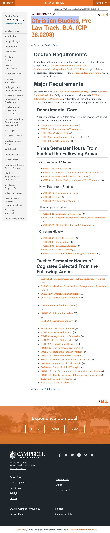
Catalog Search (52, 45)
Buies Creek (16, 477)
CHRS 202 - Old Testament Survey (70, 91)
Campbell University (54, 3)
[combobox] (81, 9)
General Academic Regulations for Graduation (14, 99)
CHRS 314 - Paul (51, 197)
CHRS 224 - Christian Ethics (55, 133)
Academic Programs (9, 58)
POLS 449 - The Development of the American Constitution (71, 371)
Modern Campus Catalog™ (82, 529)
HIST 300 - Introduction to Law (57, 320)
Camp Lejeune (17, 482)
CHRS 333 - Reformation (56, 241)
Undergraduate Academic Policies (13, 89)
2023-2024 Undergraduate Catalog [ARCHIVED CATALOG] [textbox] (77, 9)
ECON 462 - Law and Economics (57, 328)
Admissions (10, 51)
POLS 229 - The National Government (60, 347)
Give (76, 429)
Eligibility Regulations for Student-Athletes (13, 176)
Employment (63, 490)
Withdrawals (11, 149)
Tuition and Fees (13, 73)
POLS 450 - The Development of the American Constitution (71, 374)
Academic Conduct (14, 154)
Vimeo (85, 455)
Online (13, 498)
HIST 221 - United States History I (58, 340)
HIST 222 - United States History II (59, 344)
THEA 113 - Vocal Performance (56, 378)
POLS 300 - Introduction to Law (57, 313)
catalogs (20, 529)
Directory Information (10, 212)
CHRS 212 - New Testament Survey (59, 125)
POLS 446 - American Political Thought (61, 363)
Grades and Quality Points (14, 143)
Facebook (59, 455)
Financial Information (10, 80)
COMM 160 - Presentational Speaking (60, 293)
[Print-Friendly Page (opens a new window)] (102, 14)
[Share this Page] (99, 14)
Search (99, 3)
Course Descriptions (11, 67)
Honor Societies (13, 159)
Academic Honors (13, 135)
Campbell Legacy (13, 41)
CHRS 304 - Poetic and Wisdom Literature (65, 176)
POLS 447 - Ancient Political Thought (60, 367)
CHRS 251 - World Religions (55, 140)
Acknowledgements (14, 218)
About (59, 484)
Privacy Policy (17, 513)
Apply (35, 429)
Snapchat (92, 455)
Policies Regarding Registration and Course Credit (14, 122)
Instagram (79, 455)
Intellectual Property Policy (12, 187)
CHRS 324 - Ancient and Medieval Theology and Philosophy (74, 217)
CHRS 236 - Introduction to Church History (63, 137)
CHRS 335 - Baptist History (57, 249)
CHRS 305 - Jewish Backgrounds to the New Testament (71, 180)
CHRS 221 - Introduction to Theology (60, 129)
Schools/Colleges (13, 193)
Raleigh (14, 493)
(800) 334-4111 (18, 468)
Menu (10, 3)
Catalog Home (12, 31)
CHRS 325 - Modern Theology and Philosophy (67, 225)
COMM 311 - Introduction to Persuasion (61, 297)
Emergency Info (63, 513)
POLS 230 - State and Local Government (61, 351)
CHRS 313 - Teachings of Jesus (59, 193)
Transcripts (10, 130)
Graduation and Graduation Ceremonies (12, 110)
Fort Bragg (16, 487)
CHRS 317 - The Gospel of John (59, 200)
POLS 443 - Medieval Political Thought (61, 355)
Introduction (11, 36)
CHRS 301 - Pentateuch (55, 168)
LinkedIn (72, 455)
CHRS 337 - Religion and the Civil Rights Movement (70, 253)
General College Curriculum (86, 72)
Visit (56, 429)
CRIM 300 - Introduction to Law (57, 305)
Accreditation (11, 46)
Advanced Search (13, 23)
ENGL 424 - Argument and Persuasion (60, 336)
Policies (59, 508)
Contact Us (62, 479)
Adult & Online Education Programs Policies (13, 201)
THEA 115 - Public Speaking (55, 382)
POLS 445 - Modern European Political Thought (65, 359)
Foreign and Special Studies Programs (14, 167)
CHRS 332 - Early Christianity (58, 238)
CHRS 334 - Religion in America (59, 245)
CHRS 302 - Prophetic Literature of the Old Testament (71, 172)
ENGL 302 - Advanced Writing (56, 332)
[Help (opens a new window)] (106, 14)
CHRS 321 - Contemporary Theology (62, 213)
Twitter (66, 455)
